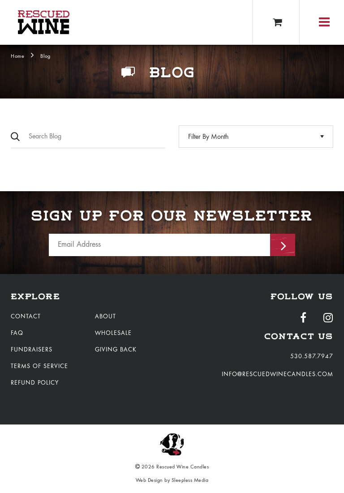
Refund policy (35, 383)
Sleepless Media (190, 480)
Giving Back (116, 350)
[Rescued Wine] (43, 22)
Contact (26, 317)
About (105, 317)
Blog (45, 56)
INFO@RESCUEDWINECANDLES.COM (277, 375)
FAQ (17, 333)
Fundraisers (31, 350)
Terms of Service (39, 367)
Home (17, 56)
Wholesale (113, 333)
